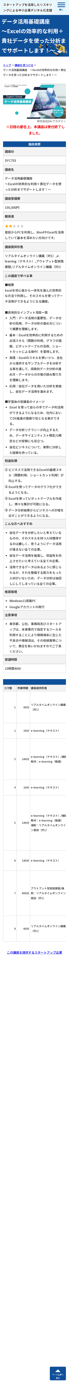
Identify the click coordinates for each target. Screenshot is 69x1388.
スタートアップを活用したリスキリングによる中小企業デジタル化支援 (27, 7)
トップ (7, 65)
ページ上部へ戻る (58, 1376)
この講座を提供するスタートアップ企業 (34, 952)
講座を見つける (24, 65)
